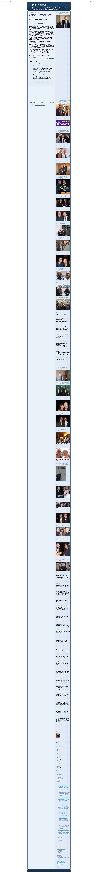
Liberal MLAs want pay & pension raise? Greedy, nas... (63, 820)
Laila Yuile (59, 858)
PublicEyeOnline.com (60, 635)
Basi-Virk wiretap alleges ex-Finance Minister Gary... (63, 826)
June (59, 781)
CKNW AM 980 (59, 851)
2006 (58, 843)
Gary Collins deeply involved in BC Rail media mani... (63, 828)
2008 (58, 770)
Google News (59, 856)
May (59, 782)
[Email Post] (48, 58)
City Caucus (59, 850)
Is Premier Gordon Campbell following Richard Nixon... (63, 833)
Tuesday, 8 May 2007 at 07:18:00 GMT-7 (41, 71)
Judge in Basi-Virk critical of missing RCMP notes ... (63, 831)
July (59, 780)
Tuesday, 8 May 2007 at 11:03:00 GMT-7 (41, 81)
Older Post (51, 102)
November (60, 774)
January (59, 841)
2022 (58, 752)
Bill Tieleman (39, 5)
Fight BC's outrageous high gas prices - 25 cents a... (63, 797)
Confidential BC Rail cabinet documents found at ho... (63, 823)
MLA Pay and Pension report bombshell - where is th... (63, 808)
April (59, 837)
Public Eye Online (60, 861)
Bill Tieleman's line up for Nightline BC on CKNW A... (63, 787)
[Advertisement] (36, 94)
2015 (58, 760)
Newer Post (32, 102)
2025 (58, 749)
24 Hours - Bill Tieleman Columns (63, 847)
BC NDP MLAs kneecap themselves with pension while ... (63, 789)
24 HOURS (40, 23)
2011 (58, 766)
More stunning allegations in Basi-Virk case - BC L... (63, 800)
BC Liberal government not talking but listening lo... (63, 806)
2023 (58, 750)
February (60, 840)
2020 (58, 753)
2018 (58, 756)
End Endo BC (59, 853)
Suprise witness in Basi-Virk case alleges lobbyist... (63, 835)
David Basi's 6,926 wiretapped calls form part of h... (64, 818)
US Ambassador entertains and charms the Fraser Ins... (64, 813)
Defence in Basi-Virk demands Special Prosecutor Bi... (64, 793)
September (60, 777)
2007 (58, 771)
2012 (58, 764)
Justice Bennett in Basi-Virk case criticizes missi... (63, 815)
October (59, 775)
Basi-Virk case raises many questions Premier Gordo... (63, 785)
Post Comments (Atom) (40, 105)
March (59, 839)
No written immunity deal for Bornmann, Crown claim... (63, 810)
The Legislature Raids (61, 862)
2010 (58, 767)
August (59, 778)
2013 (58, 763)
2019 (58, 754)
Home (42, 102)
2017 (58, 757)
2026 (58, 747)
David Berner (59, 852)
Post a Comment (33, 83)
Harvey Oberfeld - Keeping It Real (63, 857)
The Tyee (58, 863)
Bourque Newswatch (61, 849)
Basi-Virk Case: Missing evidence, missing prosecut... (62, 802)
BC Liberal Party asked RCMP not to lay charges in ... (63, 795)
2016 (58, 759)
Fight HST (59, 855)
